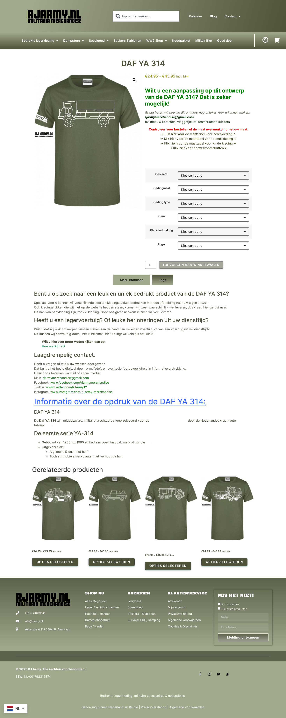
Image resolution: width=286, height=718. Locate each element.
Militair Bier (203, 40)
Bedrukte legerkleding (38, 40)
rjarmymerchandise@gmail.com (169, 117)
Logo (161, 244)
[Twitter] (218, 674)
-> (162, 139)
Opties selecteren (55, 562)
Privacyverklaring (153, 707)
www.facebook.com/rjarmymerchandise (79, 382)
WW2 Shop (154, 40)
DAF (48, 425)
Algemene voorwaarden (186, 707)
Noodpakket (181, 40)
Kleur (161, 216)
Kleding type (161, 202)
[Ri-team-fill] (227, 674)
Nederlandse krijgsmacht (168, 420)
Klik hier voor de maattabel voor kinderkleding (198, 143)
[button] (134, 79)
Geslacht (161, 174)
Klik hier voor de (185, 148)
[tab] (131, 280)
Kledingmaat (161, 188)
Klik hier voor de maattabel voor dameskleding (198, 139)
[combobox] (146, 16)
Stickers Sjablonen (127, 40)
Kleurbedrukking (161, 230)
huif (149, 442)
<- (235, 139)
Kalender (195, 16)
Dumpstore (71, 40)
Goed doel (224, 40)
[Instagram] (209, 674)
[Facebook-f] (200, 674)
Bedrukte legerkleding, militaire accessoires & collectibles (143, 696)
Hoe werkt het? (53, 346)
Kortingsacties (230, 604)
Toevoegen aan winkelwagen (191, 265)
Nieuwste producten (234, 608)
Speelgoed (97, 40)
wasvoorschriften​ (211, 148)
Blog (213, 16)
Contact (231, 16)
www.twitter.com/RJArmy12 (66, 387)
